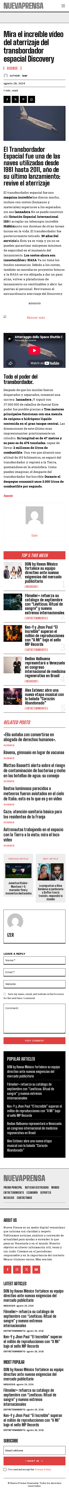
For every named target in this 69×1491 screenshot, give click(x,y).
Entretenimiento (36, 618)
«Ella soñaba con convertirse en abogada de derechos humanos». (30, 737)
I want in (32, 1461)
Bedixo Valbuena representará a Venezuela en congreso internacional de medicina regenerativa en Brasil (34, 1128)
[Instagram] (17, 1269)
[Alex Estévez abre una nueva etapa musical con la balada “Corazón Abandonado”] (13, 696)
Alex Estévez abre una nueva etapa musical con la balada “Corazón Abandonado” (44, 697)
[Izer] (7, 76)
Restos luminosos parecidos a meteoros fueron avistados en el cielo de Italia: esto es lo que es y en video (34, 793)
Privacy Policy (43, 1469)
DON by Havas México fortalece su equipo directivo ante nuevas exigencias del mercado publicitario (43, 573)
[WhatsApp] (31, 99)
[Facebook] (7, 99)
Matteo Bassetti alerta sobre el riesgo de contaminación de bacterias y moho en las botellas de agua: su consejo (34, 770)
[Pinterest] (23, 99)
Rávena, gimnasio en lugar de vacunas (34, 752)
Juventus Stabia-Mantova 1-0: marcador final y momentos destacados (18, 888)
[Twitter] (15, 99)
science (9, 745)
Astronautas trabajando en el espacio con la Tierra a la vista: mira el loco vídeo (33, 834)
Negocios (31, 586)
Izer (24, 75)
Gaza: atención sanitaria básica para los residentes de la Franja (33, 814)
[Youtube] (36, 1269)
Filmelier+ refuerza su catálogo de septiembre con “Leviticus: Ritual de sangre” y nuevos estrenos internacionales (44, 604)
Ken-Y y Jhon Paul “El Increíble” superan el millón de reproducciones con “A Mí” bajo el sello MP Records (44, 636)
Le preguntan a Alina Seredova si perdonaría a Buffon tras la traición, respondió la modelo (50, 892)
